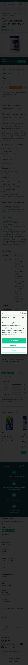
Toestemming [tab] (5, 317)
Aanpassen (13, 345)
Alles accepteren (14, 340)
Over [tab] (23, 317)
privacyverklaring (9, 334)
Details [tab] (14, 317)
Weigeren (14, 350)
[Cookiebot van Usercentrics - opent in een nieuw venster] (20, 313)
